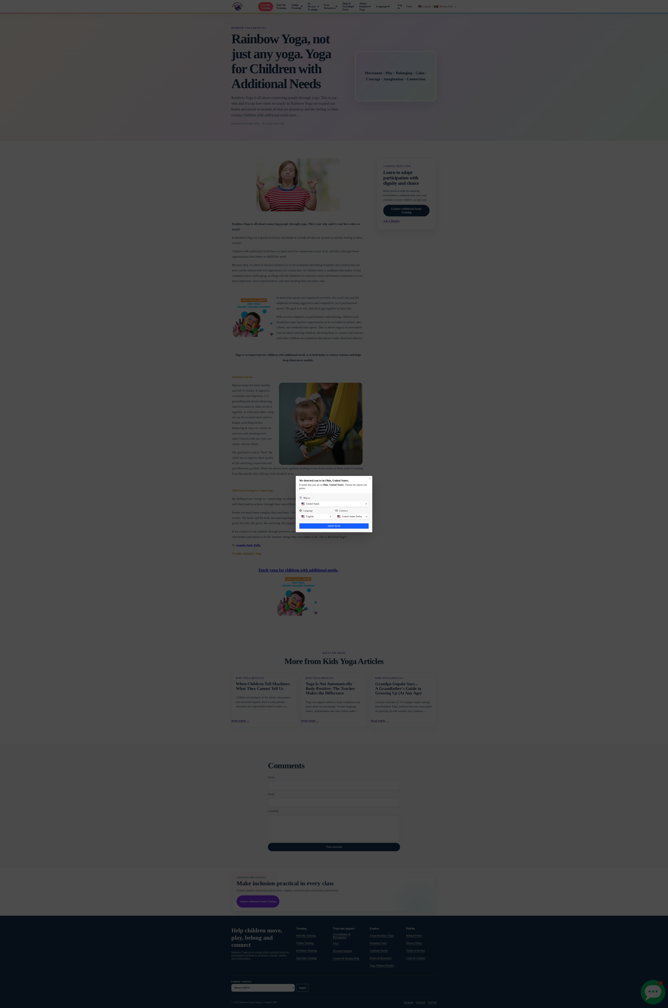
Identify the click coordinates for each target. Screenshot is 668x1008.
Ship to (306, 498)
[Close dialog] (370, 478)
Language (308, 510)
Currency (343, 510)
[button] (334, 504)
